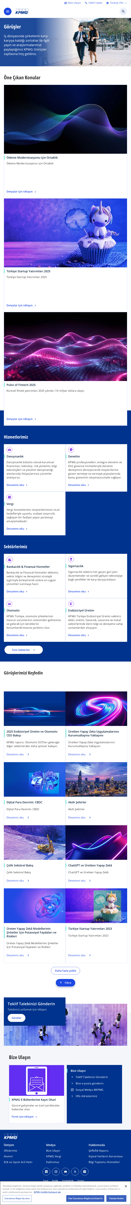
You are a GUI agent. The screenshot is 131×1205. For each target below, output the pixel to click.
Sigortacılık (75, 566)
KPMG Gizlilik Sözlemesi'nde (47, 1192)
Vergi (10, 504)
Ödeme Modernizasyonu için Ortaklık (32, 157)
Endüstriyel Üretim (81, 610)
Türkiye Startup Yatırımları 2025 (28, 271)
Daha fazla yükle (65, 970)
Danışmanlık (15, 456)
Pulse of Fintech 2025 (21, 385)
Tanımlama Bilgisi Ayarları (17, 1198)
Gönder (16, 1018)
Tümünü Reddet (116, 1198)
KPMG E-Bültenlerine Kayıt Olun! (34, 1100)
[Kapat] (125, 1186)
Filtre (65, 983)
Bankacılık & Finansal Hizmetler (28, 567)
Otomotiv (13, 610)
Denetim (74, 456)
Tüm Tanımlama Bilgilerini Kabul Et (85, 1198)
